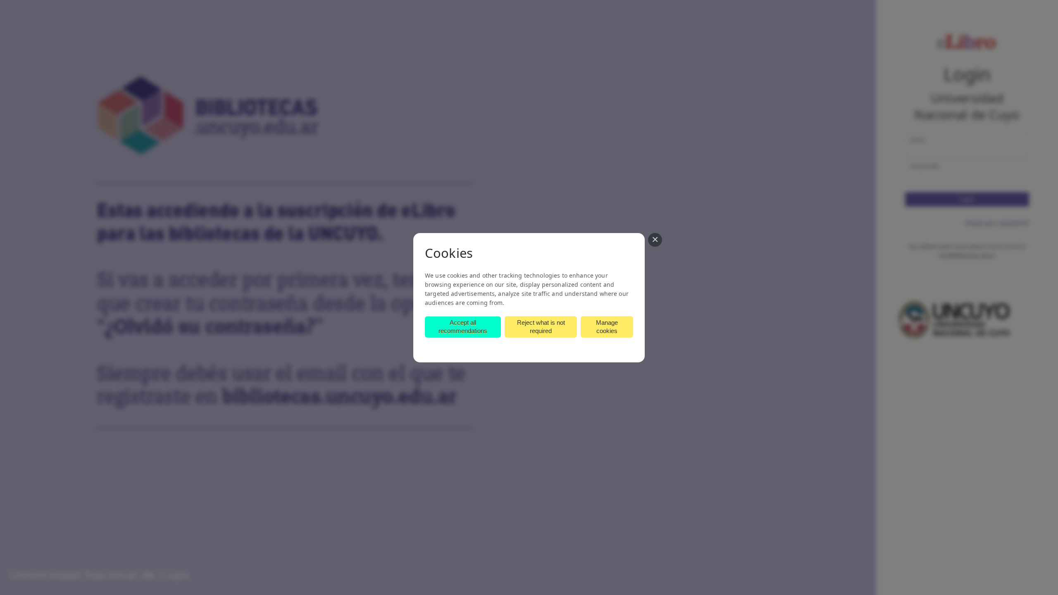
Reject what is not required (541, 326)
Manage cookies (607, 326)
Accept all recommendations (462, 326)
